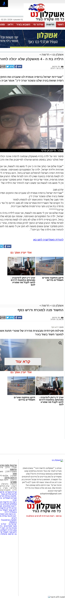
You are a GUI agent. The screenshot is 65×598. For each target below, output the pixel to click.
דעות (14, 486)
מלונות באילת (10, 496)
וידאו (10, 24)
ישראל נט (12, 524)
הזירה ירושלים (7, 530)
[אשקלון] (44, 21)
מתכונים (6, 506)
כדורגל (14, 484)
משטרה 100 (11, 471)
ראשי (61, 24)
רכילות (14, 480)
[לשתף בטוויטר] (10, 67)
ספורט (14, 475)
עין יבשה (12, 514)
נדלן (8, 467)
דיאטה (13, 506)
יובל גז (3, 524)
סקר (14, 473)
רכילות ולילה (10, 477)
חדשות (50, 24)
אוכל (15, 467)
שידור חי (38, 24)
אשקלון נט (58, 54)
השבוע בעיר (23, 24)
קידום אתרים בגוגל (9, 494)
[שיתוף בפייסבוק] (18, 67)
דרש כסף (54, 327)
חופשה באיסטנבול (9, 520)
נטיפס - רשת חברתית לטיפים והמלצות (44, 516)
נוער (6, 488)
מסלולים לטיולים (10, 504)
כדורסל (5, 484)
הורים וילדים (11, 508)
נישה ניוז (13, 502)
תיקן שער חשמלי (10, 532)
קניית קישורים (11, 492)
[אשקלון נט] (57, 460)
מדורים (14, 488)
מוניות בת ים (11, 528)
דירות (7, 512)
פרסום (11, 534)
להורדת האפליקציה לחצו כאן (48, 239)
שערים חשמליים (10, 498)
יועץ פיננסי (11, 516)
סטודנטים (8, 526)
